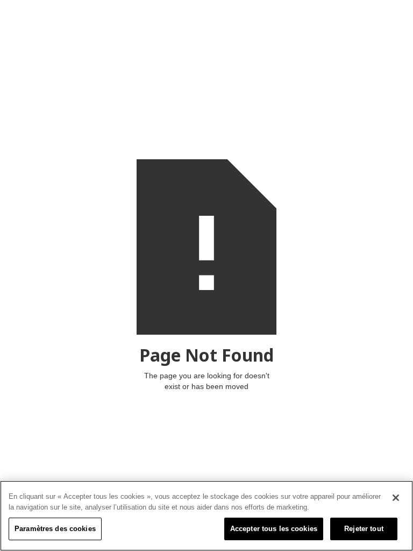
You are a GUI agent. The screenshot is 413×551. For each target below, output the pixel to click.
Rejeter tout (363, 529)
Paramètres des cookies (55, 529)
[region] (206, 516)
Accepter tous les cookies (273, 529)
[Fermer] (396, 498)
